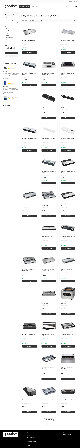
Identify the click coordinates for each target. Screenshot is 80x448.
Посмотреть (29, 52)
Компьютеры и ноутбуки (30, 439)
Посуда (28, 445)
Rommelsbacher (9, 37)
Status (7, 42)
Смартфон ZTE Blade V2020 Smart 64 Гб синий (18, 82)
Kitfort (7, 28)
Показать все (49, 419)
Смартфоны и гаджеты (31, 437)
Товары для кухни (29, 12)
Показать (10, 52)
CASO (7, 30)
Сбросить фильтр (11, 56)
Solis (7, 39)
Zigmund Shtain (9, 33)
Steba (7, 35)
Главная (22, 12)
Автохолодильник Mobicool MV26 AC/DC (17, 97)
